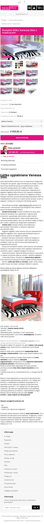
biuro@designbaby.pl (27, 152)
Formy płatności (9, 454)
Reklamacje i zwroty (11, 472)
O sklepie (7, 436)
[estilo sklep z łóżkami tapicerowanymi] (9, 7)
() (41, 7)
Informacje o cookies (11, 447)
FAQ (5, 465)
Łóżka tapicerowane (15, 20)
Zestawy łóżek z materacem (10, 24)
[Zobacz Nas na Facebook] (24, 2)
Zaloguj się (7, 476)
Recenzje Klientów (8, 160)
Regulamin (7, 440)
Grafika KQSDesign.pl (32, 521)
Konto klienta (8, 487)
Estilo (10, 100)
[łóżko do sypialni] (6, 73)
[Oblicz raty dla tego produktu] (7, 143)
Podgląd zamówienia (11, 491)
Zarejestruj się (9, 480)
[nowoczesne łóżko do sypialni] (19, 73)
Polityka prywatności (11, 451)
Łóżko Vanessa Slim (25, 205)
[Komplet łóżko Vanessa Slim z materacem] (19, 64)
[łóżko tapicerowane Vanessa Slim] (21, 36)
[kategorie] (29, 7)
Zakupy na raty (9, 458)
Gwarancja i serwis (10, 469)
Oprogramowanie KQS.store (14, 521)
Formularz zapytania (9, 169)
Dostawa (7, 462)
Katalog (3, 20)
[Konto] (34, 7)
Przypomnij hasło (10, 483)
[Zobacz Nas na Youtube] (19, 2)
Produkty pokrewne (8, 165)
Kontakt (6, 443)
